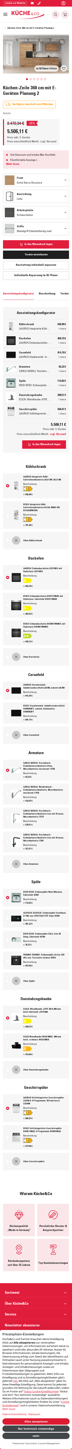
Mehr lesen (12, 164)
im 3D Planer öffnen (46, 68)
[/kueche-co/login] (63, 3)
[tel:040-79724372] (39, 3)
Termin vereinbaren (36, 254)
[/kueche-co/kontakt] (32, 3)
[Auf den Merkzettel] (64, 68)
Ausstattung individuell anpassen (36, 265)
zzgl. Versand (48, 141)
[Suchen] (56, 15)
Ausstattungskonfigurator (18, 293)
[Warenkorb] (65, 15)
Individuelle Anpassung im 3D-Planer (36, 275)
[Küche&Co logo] (28, 14)
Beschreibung (47, 293)
